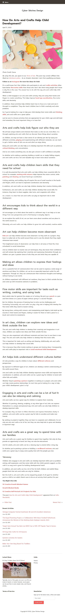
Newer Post (57, 502)
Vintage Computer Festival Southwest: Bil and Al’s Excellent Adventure (27, 512)
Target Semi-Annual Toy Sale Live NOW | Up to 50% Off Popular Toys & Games (29, 526)
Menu (6, 2)
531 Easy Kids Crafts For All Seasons (15, 532)
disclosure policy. (15, 78)
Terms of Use (31, 76)
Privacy (36, 563)
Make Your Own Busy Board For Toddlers (16, 544)
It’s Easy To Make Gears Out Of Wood (13, 560)
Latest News (7, 557)
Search (36, 561)
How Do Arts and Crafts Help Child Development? (26, 495)
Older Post (8, 502)
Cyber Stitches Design (38, 611)
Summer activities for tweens (12, 538)
